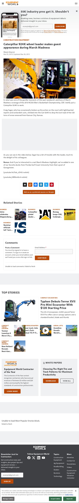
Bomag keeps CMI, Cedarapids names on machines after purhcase (57, 214)
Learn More (12, 391)
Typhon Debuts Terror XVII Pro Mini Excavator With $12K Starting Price (58, 305)
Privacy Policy (48, 32)
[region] (39, 495)
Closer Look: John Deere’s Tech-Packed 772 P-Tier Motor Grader (30, 330)
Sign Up (7, 481)
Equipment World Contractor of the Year (19, 370)
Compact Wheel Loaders (5, 342)
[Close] (75, 491)
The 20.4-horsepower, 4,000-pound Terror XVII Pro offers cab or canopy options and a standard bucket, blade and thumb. (58, 314)
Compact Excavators (49, 298)
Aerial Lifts (58, 325)
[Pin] (52, 185)
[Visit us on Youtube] (43, 457)
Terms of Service (58, 32)
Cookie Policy (69, 494)
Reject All (70, 499)
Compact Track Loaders (5, 327)
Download (51, 381)
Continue (42, 258)
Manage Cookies (8, 499)
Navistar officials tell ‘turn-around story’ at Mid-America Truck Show (7, 227)
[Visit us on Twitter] (33, 457)
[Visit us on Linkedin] (38, 457)
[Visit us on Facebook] (28, 457)
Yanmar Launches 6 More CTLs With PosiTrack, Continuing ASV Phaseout (6, 333)
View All (67, 381)
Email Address (40, 247)
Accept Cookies (55, 499)
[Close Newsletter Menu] (76, 11)
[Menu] (3, 3)
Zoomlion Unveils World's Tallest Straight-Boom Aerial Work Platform (58, 330)
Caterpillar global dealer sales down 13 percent (32, 214)
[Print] (25, 185)
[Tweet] (46, 185)
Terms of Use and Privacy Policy (52, 30)
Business (31, 209)
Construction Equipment (16, 40)
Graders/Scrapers (30, 325)
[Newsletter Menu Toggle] (76, 3)
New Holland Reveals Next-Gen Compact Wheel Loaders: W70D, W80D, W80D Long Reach (7, 349)
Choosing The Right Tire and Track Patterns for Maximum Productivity (57, 372)
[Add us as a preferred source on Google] (30, 185)
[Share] (36, 185)
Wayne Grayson (9, 52)
